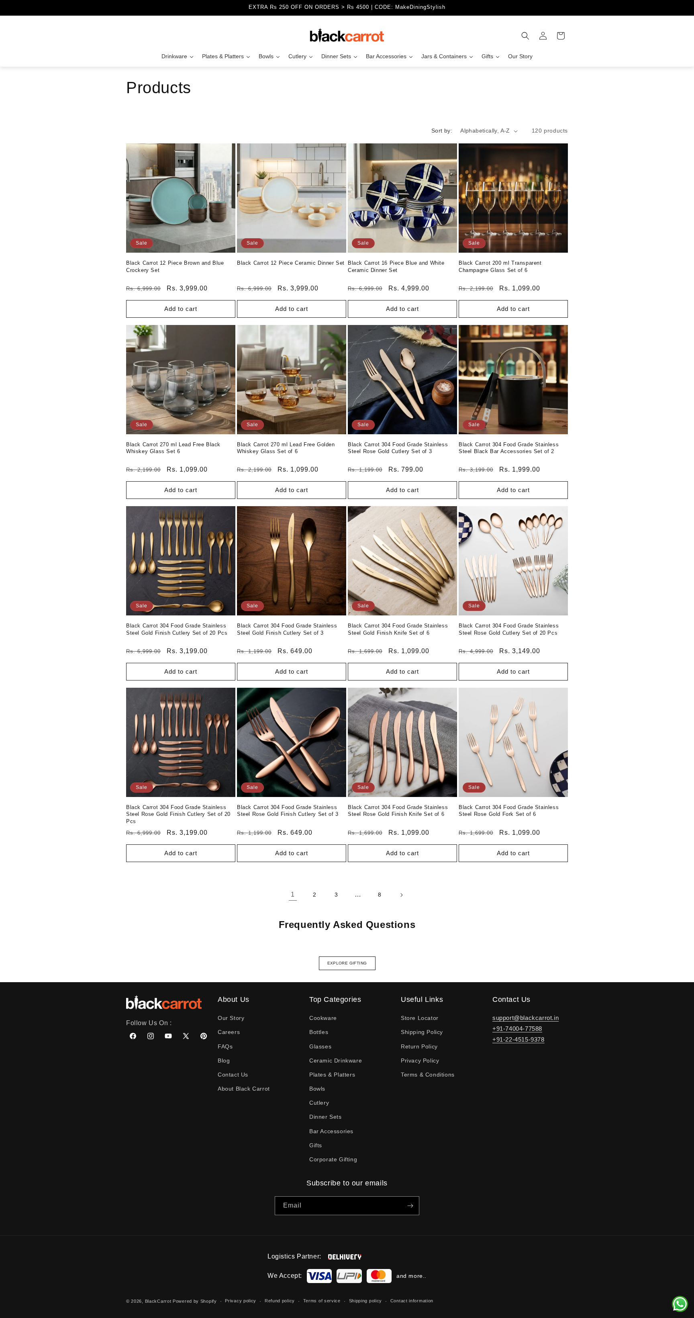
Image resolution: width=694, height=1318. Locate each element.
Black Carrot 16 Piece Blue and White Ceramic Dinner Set (396, 266)
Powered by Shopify (195, 1301)
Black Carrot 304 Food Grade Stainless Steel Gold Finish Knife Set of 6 (398, 629)
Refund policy (280, 1300)
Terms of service (322, 1300)
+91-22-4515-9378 (518, 1039)
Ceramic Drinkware (335, 1060)
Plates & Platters (332, 1074)
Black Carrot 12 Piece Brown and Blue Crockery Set (175, 266)
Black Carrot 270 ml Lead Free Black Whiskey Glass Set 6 (173, 448)
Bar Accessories (331, 1131)
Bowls (317, 1088)
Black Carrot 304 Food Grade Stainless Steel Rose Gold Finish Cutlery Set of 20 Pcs (178, 814)
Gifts (315, 1145)
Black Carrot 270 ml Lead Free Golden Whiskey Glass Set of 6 (286, 448)
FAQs (225, 1046)
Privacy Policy (420, 1060)
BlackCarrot (158, 1301)
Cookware (323, 1018)
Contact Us (233, 1074)
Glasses (320, 1046)
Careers (229, 1032)
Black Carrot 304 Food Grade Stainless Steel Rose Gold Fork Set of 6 (509, 810)
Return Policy (419, 1046)
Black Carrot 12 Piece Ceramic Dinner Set (291, 263)
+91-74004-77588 (517, 1028)
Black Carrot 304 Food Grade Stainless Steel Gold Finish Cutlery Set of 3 (287, 629)
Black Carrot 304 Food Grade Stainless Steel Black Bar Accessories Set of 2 (509, 448)
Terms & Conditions (428, 1074)
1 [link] (293, 894)
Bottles (318, 1032)
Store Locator (420, 1018)
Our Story (231, 1018)
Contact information (411, 1300)
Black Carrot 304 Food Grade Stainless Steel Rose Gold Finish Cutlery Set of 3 (287, 810)
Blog (224, 1060)
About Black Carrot (244, 1088)
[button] (525, 36)
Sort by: (441, 130)
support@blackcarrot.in (525, 1017)
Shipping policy (365, 1300)
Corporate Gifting (333, 1159)
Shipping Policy (422, 1032)
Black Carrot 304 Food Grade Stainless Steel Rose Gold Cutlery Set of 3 (398, 448)
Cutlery (319, 1102)
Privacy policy (240, 1300)
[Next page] (401, 895)
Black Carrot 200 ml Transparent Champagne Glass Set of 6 (500, 266)
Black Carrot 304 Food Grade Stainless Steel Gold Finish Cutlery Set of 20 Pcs (176, 629)
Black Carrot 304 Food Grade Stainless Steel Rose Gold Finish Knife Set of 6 (398, 810)
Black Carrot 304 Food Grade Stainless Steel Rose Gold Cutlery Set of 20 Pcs (509, 629)
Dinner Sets (325, 1117)
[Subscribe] (410, 1205)
